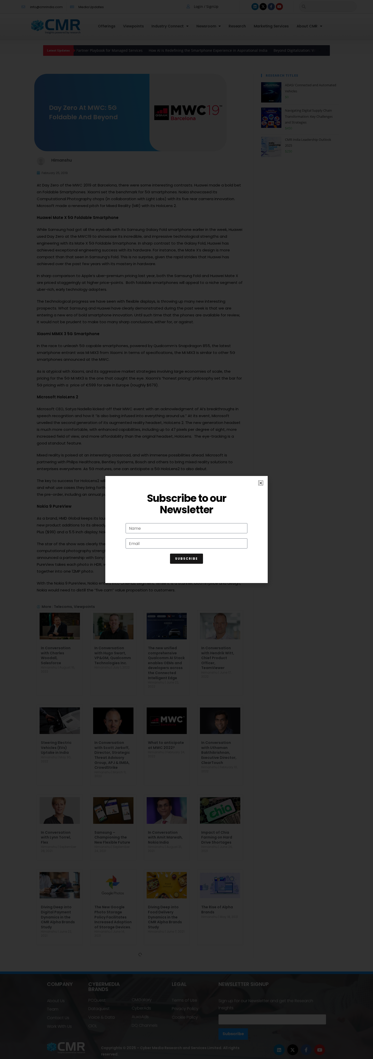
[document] (186, 529)
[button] (261, 483)
